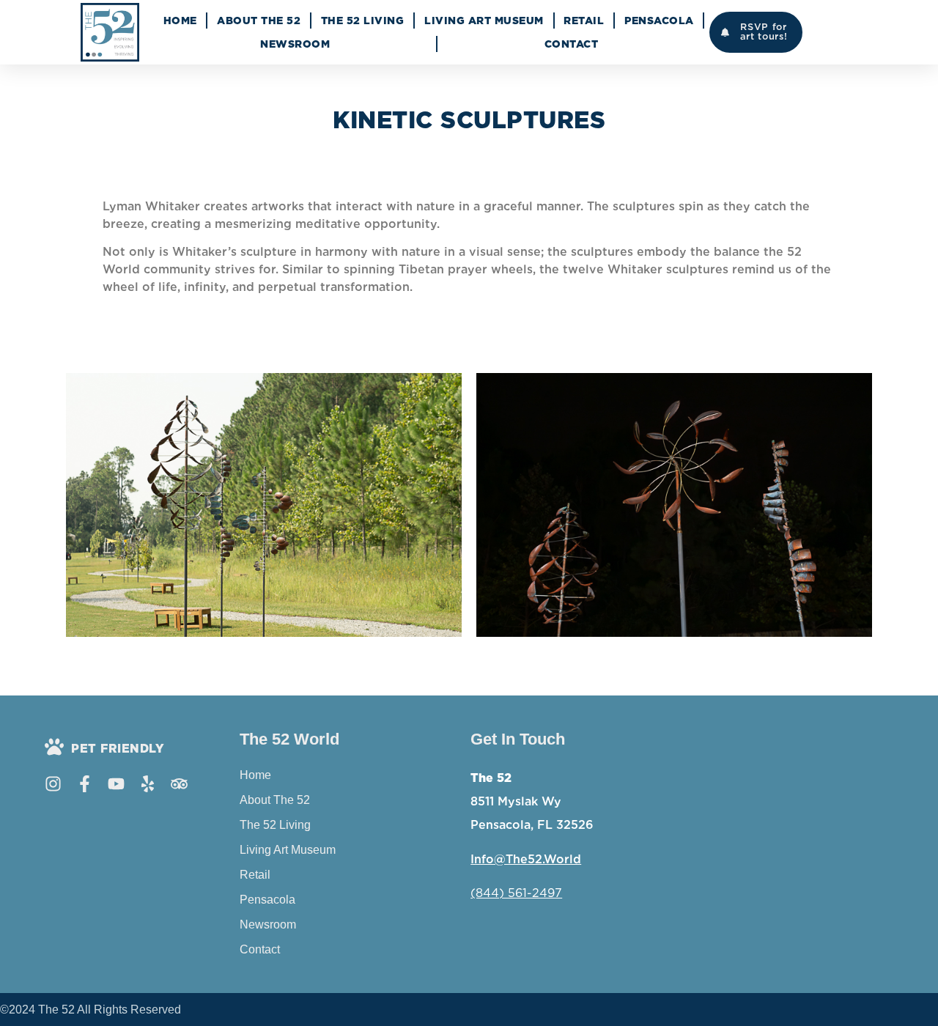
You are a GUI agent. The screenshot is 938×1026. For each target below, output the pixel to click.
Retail (584, 20)
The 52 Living (363, 20)
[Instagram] (53, 783)
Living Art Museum (484, 20)
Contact (571, 44)
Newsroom (295, 44)
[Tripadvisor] (179, 783)
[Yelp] (147, 783)
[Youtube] (116, 783)
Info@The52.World (525, 859)
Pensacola (659, 20)
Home (180, 20)
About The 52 (258, 20)
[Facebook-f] (84, 783)
